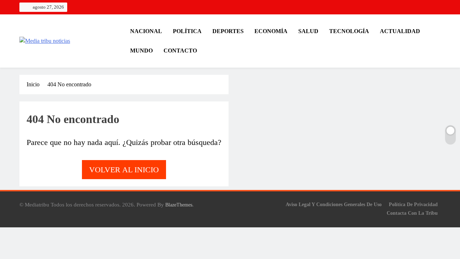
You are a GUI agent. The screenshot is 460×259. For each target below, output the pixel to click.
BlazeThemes (178, 205)
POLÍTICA (187, 31)
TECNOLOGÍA (349, 31)
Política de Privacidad (413, 204)
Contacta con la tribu (412, 213)
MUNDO (141, 50)
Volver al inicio (124, 169)
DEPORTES (228, 31)
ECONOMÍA (271, 31)
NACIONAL (146, 31)
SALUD (308, 31)
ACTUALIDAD (400, 31)
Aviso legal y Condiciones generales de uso (334, 204)
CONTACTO (180, 50)
